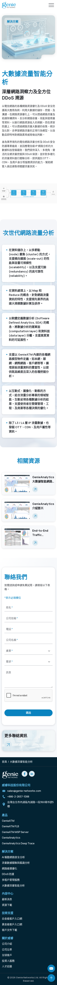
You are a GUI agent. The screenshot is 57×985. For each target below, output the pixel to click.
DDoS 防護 (8, 874)
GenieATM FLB (10, 826)
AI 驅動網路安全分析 (13, 857)
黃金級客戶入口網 (12, 924)
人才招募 (7, 966)
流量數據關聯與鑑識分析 (16, 863)
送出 (28, 712)
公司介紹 (7, 944)
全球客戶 (7, 955)
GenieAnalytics (11, 837)
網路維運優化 (9, 868)
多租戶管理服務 (11, 880)
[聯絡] (51, 968)
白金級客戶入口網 (12, 918)
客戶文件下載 (9, 930)
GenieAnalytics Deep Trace (18, 843)
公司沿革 (7, 949)
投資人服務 (8, 961)
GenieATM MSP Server (15, 832)
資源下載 (7, 905)
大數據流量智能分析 (13, 885)
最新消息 (7, 899)
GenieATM (8, 820)
